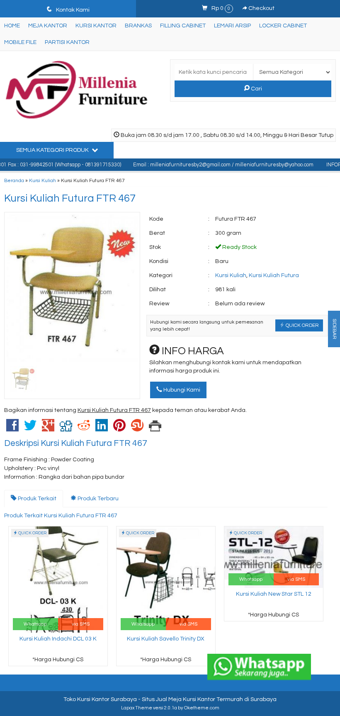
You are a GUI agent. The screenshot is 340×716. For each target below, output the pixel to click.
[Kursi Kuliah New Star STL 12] (273, 557)
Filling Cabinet (183, 26)
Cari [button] (256, 89)
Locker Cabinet (283, 26)
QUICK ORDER (301, 325)
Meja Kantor (47, 26)
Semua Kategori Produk (53, 150)
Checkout (260, 8)
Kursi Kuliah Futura (274, 275)
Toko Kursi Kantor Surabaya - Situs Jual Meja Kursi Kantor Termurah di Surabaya (170, 699)
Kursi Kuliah (42, 180)
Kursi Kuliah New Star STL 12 (273, 594)
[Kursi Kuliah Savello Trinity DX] (166, 579)
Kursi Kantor (96, 26)
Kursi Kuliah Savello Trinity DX (165, 639)
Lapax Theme (136, 708)
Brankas (138, 26)
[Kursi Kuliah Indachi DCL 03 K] (58, 579)
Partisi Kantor (67, 42)
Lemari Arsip (232, 26)
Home (12, 26)
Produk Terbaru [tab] (97, 499)
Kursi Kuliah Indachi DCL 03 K (58, 639)
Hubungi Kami (181, 390)
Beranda (14, 180)
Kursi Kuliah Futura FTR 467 (70, 198)
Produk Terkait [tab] (36, 499)
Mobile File (20, 42)
